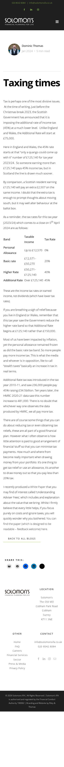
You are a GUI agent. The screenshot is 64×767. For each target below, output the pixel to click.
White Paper (37, 487)
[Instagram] (49, 658)
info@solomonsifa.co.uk (40, 2)
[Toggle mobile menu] (57, 21)
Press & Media (17, 663)
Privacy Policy (17, 668)
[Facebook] (38, 658)
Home (17, 642)
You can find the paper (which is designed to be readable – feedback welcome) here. (29, 524)
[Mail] (54, 658)
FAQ (17, 646)
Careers (17, 650)
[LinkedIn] (44, 658)
